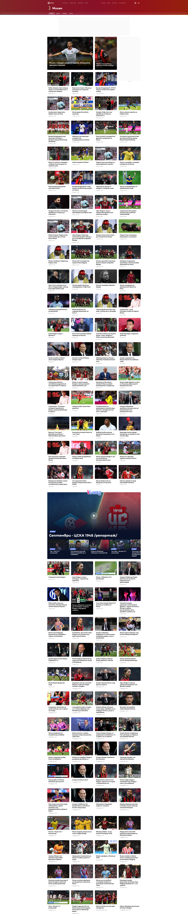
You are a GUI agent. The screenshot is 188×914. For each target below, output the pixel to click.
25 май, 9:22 (122, 363)
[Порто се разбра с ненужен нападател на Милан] (130, 153)
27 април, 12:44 (99, 581)
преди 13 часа (51, 93)
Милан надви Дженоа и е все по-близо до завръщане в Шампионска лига (130, 383)
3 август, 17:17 (51, 264)
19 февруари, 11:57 (124, 738)
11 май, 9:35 (50, 438)
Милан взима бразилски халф (56, 683)
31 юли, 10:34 (75, 289)
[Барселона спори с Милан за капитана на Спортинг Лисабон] (82, 79)
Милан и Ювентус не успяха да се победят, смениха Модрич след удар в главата (82, 607)
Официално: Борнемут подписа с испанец (104, 805)
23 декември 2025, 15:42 (101, 910)
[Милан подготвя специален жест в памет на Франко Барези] (106, 252)
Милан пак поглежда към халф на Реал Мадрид (80, 261)
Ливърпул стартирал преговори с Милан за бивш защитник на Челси (129, 262)
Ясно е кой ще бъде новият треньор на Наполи (81, 334)
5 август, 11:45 (75, 242)
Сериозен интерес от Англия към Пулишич (127, 758)
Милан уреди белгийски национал (80, 113)
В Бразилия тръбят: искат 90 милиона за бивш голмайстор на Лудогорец (57, 482)
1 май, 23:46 (51, 486)
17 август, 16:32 (75, 116)
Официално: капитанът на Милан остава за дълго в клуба (81, 857)
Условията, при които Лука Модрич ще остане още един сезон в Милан (82, 634)
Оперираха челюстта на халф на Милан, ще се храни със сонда (58, 708)
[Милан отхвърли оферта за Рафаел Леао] (58, 252)
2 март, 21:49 (99, 662)
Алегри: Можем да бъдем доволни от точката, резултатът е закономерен (128, 579)
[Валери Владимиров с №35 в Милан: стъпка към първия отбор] (106, 79)
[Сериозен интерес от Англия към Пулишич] (130, 748)
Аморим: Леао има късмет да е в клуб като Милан (105, 236)
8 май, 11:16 (122, 438)
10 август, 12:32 (52, 190)
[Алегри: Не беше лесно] (82, 771)
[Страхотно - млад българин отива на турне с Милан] (130, 300)
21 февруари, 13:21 (52, 737)
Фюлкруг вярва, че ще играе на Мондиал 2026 (104, 832)
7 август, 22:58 (123, 190)
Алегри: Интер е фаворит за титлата (105, 758)
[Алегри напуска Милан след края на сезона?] (106, 674)
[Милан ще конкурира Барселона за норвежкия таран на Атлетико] (58, 624)
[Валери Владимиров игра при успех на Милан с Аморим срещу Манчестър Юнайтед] (58, 127)
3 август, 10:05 (75, 264)
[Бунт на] (58, 423)
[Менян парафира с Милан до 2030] (106, 847)
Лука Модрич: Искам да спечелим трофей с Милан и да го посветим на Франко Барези (82, 237)
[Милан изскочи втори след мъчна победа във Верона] (130, 624)
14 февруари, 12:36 (52, 783)
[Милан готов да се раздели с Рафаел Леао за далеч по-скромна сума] (58, 153)
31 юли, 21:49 (123, 266)
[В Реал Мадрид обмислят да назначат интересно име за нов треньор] (82, 650)
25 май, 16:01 (99, 363)
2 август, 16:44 (99, 266)
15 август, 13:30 (99, 141)
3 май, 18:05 (122, 460)
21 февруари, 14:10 (124, 711)
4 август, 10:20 (123, 238)
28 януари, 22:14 (99, 887)
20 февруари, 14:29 (76, 738)
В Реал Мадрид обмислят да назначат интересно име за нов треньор (82, 660)
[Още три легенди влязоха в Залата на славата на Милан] (106, 594)
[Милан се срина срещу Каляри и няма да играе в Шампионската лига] (82, 373)
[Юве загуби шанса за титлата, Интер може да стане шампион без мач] (58, 594)
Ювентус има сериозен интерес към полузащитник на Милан (80, 138)
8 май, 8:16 (50, 462)
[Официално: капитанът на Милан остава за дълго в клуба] (82, 847)
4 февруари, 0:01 (76, 835)
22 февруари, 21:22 (76, 712)
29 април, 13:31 (123, 484)
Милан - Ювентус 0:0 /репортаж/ (104, 578)
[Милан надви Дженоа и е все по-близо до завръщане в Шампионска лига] (130, 373)
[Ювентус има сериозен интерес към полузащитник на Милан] (82, 127)
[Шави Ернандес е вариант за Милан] (130, 325)
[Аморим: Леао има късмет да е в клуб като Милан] (106, 226)
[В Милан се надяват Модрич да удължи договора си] (82, 748)
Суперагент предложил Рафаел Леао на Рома (56, 113)
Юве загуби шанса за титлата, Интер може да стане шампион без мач (57, 604)
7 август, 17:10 (51, 216)
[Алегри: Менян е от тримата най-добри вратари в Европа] (58, 847)
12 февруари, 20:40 (52, 813)
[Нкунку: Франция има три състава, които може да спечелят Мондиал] (130, 795)
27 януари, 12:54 (123, 887)
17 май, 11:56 (51, 413)
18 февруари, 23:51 (52, 761)
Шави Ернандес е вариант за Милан (129, 334)
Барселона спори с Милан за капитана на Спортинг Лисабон (82, 89)
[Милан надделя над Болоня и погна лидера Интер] (82, 823)
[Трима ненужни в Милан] (82, 153)
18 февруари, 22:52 (76, 761)
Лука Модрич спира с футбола (55, 334)
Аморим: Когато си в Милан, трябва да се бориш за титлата (58, 212)
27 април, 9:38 (51, 608)
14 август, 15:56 (52, 167)
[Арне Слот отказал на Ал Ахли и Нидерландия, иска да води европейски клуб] (58, 276)
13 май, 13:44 (75, 410)
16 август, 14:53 (99, 117)
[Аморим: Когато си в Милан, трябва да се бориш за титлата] (58, 202)
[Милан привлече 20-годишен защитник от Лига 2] (82, 300)
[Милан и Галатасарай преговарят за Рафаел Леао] (82, 202)
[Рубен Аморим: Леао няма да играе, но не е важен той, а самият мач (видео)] (58, 79)
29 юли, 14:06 (75, 315)
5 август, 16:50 (123, 216)
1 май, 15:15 (74, 486)
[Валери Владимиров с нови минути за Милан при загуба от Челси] (82, 178)
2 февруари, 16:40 (52, 861)
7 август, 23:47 (99, 190)
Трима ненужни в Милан (80, 162)
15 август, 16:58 (75, 141)
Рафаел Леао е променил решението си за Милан (128, 236)
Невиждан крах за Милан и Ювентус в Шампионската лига (105, 359)
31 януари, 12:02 (51, 885)
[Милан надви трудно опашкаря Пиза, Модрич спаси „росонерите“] (130, 771)
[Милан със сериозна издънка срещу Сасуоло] (130, 448)
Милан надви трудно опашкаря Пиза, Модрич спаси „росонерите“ (128, 781)
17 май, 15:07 (123, 387)
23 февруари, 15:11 (52, 712)
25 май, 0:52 (51, 387)
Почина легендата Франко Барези (105, 286)
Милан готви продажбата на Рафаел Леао (81, 457)
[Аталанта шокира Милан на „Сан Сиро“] (82, 423)
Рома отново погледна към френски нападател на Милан (105, 138)
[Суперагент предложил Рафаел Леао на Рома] (58, 103)
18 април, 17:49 (51, 662)
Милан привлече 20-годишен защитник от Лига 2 (80, 311)
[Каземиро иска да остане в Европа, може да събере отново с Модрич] (82, 674)
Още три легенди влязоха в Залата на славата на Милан (106, 604)
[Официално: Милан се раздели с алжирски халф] (106, 178)
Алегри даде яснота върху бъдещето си (57, 659)
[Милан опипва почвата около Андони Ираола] (58, 349)
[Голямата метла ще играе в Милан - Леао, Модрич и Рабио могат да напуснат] (106, 325)
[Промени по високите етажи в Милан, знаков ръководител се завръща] (106, 373)
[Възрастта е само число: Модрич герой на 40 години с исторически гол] (106, 771)
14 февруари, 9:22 (100, 785)
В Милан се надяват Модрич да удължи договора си (82, 758)
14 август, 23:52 (123, 141)
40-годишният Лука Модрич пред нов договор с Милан (82, 482)
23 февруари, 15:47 (124, 688)
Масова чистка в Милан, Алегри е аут (80, 358)
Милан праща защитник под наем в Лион (57, 187)
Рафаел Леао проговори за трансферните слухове (105, 163)
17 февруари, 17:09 (100, 761)
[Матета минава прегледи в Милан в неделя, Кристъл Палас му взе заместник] (58, 871)
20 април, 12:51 (75, 638)
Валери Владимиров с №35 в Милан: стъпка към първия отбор (106, 89)
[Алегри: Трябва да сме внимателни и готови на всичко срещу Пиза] (82, 795)
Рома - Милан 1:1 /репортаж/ (54, 907)
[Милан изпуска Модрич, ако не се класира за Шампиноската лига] (106, 448)
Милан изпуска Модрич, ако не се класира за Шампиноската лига (105, 458)
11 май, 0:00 (75, 436)
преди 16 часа (75, 93)
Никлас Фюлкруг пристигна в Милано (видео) (129, 907)
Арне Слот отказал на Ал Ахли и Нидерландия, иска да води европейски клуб (58, 287)
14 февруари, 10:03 (76, 782)
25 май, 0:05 (75, 387)
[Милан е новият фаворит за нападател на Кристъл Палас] (82, 871)
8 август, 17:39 (75, 192)
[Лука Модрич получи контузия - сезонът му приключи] (82, 568)
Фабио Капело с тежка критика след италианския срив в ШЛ (81, 734)
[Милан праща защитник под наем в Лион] (58, 178)
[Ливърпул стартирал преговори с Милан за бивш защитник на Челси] (130, 252)
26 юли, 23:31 (99, 313)
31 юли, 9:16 (98, 289)
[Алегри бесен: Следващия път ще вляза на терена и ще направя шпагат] (130, 724)
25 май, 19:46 (75, 361)
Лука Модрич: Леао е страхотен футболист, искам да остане (104, 212)
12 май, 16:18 (98, 413)
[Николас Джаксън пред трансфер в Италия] (130, 472)
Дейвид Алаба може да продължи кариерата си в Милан (105, 434)
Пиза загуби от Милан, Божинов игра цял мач (56, 780)
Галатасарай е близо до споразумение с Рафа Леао (81, 286)
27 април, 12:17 (123, 584)
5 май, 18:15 (98, 462)
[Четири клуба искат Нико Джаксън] (82, 397)
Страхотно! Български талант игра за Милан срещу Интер (128, 212)
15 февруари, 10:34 (124, 761)
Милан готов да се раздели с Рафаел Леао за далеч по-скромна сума (57, 164)
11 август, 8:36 (123, 166)
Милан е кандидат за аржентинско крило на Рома (128, 287)
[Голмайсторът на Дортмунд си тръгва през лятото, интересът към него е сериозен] (106, 397)
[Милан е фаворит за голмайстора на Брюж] (58, 724)
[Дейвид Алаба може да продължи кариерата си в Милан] (106, 423)
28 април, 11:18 (51, 579)
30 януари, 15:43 (76, 885)
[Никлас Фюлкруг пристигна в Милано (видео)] (130, 897)
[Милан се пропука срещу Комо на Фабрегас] (58, 748)
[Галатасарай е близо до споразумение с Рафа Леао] (82, 276)
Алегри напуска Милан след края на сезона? (105, 683)
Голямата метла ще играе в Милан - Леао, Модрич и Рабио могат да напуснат (106, 335)
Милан (57, 8)
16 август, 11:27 (123, 116)
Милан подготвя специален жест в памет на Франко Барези (105, 262)
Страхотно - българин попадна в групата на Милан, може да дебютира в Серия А (57, 409)
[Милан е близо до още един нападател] (106, 897)
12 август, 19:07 (99, 166)
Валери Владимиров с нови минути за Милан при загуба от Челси (82, 188)
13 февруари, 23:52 (124, 785)
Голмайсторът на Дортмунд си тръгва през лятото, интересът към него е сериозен (105, 409)
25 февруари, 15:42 (100, 686)
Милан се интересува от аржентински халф (128, 187)
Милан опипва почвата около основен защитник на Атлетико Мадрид (129, 857)
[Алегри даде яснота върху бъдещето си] (58, 650)
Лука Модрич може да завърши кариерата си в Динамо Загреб (128, 684)
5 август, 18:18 (99, 216)
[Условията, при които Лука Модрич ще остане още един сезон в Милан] (82, 624)
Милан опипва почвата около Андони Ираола (56, 358)
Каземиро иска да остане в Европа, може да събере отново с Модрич (81, 684)
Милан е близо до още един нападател (105, 907)
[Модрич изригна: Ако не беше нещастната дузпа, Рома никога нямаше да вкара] (82, 897)
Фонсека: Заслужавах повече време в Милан (127, 708)
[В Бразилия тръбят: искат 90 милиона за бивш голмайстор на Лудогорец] (58, 472)
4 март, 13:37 (75, 664)
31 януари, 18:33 (99, 859)
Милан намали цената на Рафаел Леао (128, 113)
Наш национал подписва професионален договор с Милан (57, 458)
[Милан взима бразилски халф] (58, 674)
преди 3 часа (52, 67)
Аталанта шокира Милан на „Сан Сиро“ (82, 433)
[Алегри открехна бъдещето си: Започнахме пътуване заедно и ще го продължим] (106, 624)
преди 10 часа (99, 67)
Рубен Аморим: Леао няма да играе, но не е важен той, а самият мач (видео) (58, 89)
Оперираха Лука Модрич (57, 577)
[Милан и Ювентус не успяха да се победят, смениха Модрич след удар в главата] (82, 594)
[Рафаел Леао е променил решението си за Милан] (130, 226)
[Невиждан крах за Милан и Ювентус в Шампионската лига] (106, 349)
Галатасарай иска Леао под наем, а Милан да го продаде (106, 310)
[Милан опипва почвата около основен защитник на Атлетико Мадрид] (130, 847)
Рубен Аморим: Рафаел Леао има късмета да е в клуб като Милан (58, 236)
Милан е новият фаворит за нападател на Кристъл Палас (81, 882)
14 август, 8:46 (75, 164)
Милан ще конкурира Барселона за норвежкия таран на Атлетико (57, 634)
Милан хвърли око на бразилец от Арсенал (103, 481)
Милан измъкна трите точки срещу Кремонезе (128, 659)
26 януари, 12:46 (52, 910)
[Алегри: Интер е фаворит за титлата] (106, 748)
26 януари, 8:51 (75, 913)
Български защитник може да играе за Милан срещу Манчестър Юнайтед (129, 138)
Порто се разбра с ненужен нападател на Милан (129, 163)
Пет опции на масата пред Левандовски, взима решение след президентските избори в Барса (57, 807)
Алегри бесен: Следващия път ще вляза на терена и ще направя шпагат (129, 734)
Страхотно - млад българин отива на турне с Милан (129, 311)
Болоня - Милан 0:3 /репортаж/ (55, 832)
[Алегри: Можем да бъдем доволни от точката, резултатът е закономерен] (130, 568)
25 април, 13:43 (99, 608)
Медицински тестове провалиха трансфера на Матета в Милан (129, 833)
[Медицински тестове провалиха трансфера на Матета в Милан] (130, 823)
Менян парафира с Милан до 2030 (105, 857)
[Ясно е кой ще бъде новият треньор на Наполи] (82, 325)
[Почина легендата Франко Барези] (106, 276)
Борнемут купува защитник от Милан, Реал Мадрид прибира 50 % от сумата (129, 882)
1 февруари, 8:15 (75, 861)
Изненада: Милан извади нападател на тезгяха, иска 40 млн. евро (130, 434)
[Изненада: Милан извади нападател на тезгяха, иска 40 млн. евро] (130, 423)
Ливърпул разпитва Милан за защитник (57, 310)
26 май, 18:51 (99, 339)
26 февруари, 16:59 (76, 688)
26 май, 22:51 (75, 337)
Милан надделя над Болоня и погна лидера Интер (82, 832)
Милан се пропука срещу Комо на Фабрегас (57, 758)
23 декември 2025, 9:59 (125, 910)
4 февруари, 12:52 (52, 835)
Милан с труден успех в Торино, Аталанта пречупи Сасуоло (69, 64)
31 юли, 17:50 (51, 290)
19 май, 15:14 (98, 387)
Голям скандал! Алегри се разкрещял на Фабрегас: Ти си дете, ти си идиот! (105, 734)
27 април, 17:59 (75, 582)
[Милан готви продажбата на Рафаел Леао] (82, 448)
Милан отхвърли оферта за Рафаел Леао (58, 261)
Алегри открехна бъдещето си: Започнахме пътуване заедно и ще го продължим (105, 635)
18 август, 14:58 (52, 116)
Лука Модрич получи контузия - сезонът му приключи (80, 578)
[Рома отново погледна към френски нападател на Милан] (106, 127)
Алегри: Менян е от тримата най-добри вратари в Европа (55, 857)
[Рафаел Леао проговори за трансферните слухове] (106, 153)
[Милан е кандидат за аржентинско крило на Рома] (130, 276)
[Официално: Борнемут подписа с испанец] (106, 795)
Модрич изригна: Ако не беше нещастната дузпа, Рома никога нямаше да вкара (81, 908)
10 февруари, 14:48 (124, 809)
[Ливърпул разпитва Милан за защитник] (58, 300)
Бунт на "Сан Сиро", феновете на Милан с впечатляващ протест (56, 434)
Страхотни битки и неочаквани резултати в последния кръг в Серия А (57, 383)
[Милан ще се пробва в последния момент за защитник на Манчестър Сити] (106, 871)
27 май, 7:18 (51, 337)
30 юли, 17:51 (51, 313)
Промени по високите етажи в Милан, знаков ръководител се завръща (105, 383)
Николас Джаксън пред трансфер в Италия (128, 481)
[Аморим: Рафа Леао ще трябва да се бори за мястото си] (106, 103)
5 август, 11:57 (51, 240)
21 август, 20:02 (99, 93)
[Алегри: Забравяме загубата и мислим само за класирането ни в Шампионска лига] (130, 397)
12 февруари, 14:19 (100, 808)
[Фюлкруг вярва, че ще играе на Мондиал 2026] (106, 823)
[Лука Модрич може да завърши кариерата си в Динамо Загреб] (130, 674)
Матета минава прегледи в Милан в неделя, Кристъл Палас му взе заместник (58, 882)
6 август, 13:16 (75, 214)
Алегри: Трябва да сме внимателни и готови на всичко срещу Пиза (81, 805)
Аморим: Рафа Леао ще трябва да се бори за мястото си (104, 113)
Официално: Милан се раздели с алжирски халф (105, 187)
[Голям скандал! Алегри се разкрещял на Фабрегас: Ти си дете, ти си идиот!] (106, 724)
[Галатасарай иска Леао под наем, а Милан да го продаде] (106, 300)
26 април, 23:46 (75, 612)
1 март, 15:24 (123, 662)
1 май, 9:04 (98, 484)
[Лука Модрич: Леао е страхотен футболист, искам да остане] (106, 202)
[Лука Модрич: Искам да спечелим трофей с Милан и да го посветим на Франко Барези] (82, 226)
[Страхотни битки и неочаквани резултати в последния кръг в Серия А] (58, 373)
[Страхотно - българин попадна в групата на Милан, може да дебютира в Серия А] (58, 397)
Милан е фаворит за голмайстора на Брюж (56, 734)
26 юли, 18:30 (123, 315)
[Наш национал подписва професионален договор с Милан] (58, 448)
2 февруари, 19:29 (124, 837)
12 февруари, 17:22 (76, 809)
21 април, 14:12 (51, 638)
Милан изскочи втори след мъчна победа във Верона (129, 633)
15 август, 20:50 (52, 143)
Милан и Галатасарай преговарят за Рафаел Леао (82, 211)
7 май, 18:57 (74, 460)
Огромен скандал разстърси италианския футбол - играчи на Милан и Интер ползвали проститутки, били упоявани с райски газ (129, 607)
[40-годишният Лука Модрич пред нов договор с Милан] (82, 472)
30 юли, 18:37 (123, 290)
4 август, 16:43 (99, 238)
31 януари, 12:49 (123, 861)
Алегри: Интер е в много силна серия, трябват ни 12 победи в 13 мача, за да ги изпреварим (105, 709)
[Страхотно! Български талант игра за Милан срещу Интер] (130, 202)
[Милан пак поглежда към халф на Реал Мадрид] (82, 252)
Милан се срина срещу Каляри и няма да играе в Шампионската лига (80, 383)
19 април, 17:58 (123, 636)
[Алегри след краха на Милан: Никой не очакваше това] (130, 349)
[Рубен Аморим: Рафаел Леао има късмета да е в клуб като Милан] (58, 226)
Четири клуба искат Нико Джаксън (81, 407)
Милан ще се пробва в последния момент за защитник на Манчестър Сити (105, 882)
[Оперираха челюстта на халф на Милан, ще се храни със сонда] (58, 698)
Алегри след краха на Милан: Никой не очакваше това (129, 359)
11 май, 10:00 (123, 413)
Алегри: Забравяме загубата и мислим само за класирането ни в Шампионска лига (129, 409)
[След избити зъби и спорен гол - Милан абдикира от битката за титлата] (82, 698)
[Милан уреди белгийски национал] (82, 103)
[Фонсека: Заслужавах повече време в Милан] (130, 698)
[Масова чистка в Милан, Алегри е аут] (82, 349)
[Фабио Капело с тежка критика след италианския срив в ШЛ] (82, 724)
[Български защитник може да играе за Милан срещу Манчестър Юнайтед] (130, 127)
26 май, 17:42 (123, 337)
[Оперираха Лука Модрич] (58, 568)
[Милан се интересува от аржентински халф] (130, 178)
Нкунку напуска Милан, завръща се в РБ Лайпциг (105, 64)
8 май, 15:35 (98, 438)
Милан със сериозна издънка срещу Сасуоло (128, 457)
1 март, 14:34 (51, 686)
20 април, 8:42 (99, 640)
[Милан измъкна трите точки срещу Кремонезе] (130, 650)
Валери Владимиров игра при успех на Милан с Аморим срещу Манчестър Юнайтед (57, 139)
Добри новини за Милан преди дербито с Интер (104, 659)
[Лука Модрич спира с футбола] (58, 325)
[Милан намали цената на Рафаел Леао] (130, 103)
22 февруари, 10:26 (100, 714)
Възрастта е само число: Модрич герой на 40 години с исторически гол (105, 781)
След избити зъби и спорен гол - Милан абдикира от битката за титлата (81, 708)
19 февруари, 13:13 (100, 738)
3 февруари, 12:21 (100, 835)
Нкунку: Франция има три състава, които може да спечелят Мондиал (129, 805)
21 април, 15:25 (123, 613)
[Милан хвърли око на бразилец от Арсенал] (106, 472)
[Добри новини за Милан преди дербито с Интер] (106, 650)
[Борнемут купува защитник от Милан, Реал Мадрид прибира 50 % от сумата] (130, 871)
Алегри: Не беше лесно (80, 780)
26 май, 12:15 (51, 361)
